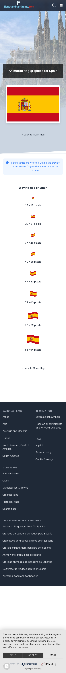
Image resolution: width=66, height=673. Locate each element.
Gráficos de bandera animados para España (27, 533)
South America (10, 455)
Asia (4, 423)
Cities (5, 480)
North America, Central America (15, 447)
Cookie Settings (44, 459)
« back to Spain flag (33, 134)
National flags (12, 411)
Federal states (10, 473)
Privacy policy (43, 452)
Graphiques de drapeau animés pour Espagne (27, 540)
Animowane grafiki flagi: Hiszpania (21, 554)
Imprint (39, 445)
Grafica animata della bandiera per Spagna (26, 547)
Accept (33, 655)
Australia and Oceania (14, 430)
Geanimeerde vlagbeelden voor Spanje (24, 568)
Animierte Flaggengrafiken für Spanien (23, 526)
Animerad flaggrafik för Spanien (20, 575)
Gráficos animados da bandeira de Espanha (27, 561)
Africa (5, 416)
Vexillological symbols (47, 416)
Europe (6, 438)
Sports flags (9, 508)
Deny (13, 655)
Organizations (10, 494)
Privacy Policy (36, 669)
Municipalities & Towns (15, 487)
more (53, 655)
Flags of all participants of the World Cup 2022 (48, 425)
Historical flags (10, 501)
